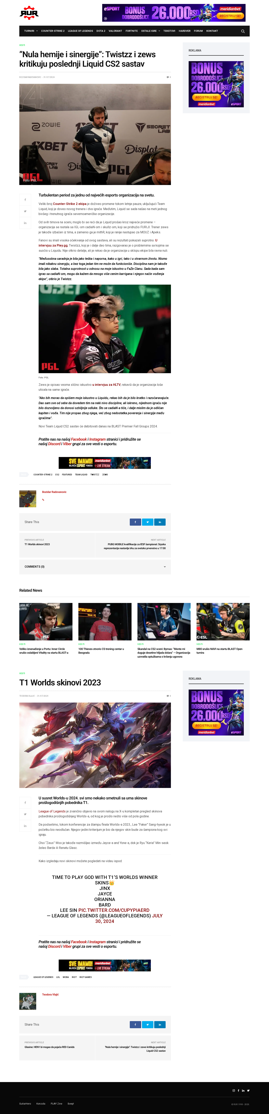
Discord (54, 443)
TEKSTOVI (169, 30)
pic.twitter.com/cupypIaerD (113, 910)
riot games (86, 977)
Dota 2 (100, 30)
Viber (67, 443)
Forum (198, 30)
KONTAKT (212, 30)
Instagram (97, 439)
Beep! (71, 1103)
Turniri (29, 30)
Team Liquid (81, 475)
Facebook (79, 439)
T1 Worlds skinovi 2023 (37, 544)
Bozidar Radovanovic (30, 77)
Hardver (184, 30)
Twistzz (94, 475)
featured (67, 475)
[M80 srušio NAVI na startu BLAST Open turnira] (223, 621)
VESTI (22, 45)
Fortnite (132, 30)
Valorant (115, 30)
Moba (66, 977)
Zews (105, 475)
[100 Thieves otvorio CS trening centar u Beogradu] (105, 621)
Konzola (40, 1103)
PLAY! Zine (56, 1103)
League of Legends (80, 30)
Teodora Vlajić (27, 696)
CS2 (57, 475)
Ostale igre (149, 30)
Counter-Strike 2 (52, 30)
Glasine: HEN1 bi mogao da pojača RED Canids (49, 1047)
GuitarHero (25, 1103)
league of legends (43, 977)
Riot (74, 977)
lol (58, 977)
